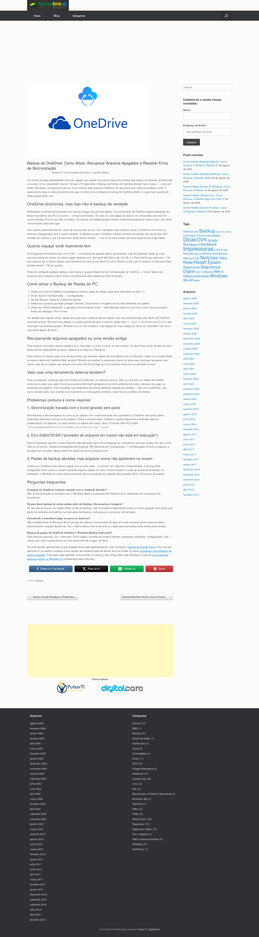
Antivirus (188, 231)
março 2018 (189, 424)
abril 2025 (188, 318)
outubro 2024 (190, 348)
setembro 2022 (191, 389)
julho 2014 (188, 484)
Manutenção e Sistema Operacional (205, 253)
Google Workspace (142, 768)
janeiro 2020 (189, 399)
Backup (39, 580)
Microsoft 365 (191, 258)
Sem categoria (204, 272)
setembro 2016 (191, 474)
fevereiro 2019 (191, 409)
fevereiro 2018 (191, 429)
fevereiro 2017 (191, 459)
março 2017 (189, 454)
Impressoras (198, 248)
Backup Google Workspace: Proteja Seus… (52, 596)
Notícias (209, 257)
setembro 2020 (191, 394)
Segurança (191, 266)
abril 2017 (188, 449)
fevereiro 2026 (191, 303)
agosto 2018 (190, 414)
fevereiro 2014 (191, 494)
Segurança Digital (201, 269)
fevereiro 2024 (191, 379)
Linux (218, 249)
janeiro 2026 (189, 308)
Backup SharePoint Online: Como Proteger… (146, 596)
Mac (225, 250)
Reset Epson (207, 261)
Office (222, 258)
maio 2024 (189, 364)
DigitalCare (154, 929)
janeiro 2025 (189, 333)
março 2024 (189, 374)
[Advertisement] (129, 55)
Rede (188, 262)
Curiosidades (212, 235)
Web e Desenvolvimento (203, 273)
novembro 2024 (191, 343)
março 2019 (189, 404)
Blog (56, 15)
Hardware (208, 244)
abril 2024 (188, 368)
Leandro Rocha (100, 172)
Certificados (138, 743)
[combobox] (207, 87)
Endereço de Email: (194, 125)
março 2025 (189, 323)
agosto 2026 (190, 298)
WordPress (191, 280)
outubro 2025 (190, 313)
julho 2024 (188, 358)
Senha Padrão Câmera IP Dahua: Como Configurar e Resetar (205, 209)
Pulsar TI (142, 929)
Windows (219, 275)
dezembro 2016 (191, 469)
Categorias (79, 15)
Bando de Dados (223, 231)
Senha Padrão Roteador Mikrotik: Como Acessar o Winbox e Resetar (205, 163)
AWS (196, 231)
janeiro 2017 (189, 464)
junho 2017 (189, 444)
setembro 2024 (191, 353)
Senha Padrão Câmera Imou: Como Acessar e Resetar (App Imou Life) (202, 197)
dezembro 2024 (191, 338)
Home (37, 15)
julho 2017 (188, 439)
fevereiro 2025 (191, 328)
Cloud (199, 235)
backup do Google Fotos (141, 547)
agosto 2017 (190, 434)
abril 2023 (188, 384)
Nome (186, 110)
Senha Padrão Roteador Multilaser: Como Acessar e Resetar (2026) (206, 176)
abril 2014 (188, 489)
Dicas (189, 239)
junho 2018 (189, 419)
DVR (202, 239)
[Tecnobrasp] (48, 5)
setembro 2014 (191, 479)
